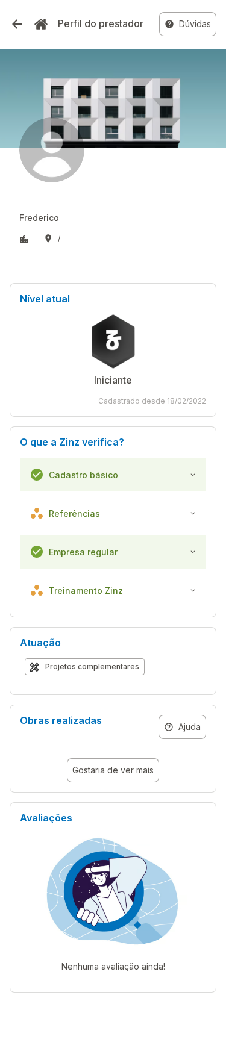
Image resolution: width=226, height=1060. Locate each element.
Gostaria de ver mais (113, 770)
